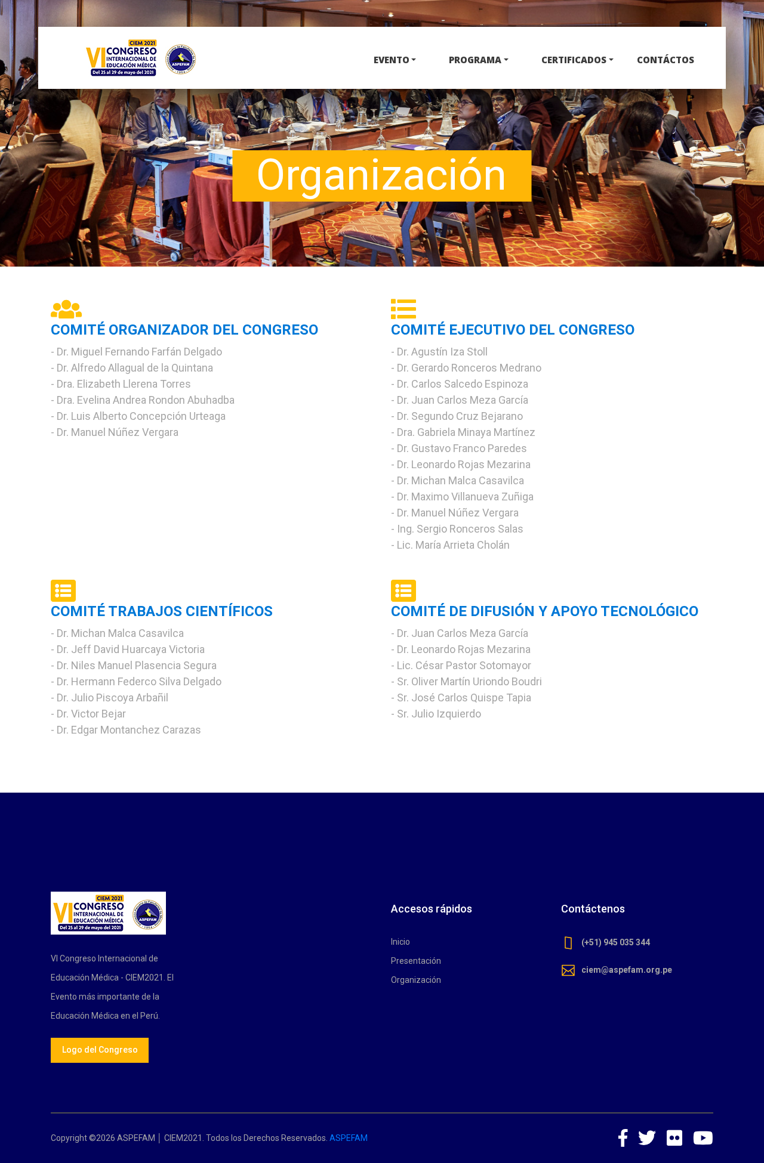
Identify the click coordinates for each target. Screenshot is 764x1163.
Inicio (400, 942)
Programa (475, 60)
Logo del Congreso (100, 1049)
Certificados (573, 60)
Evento (391, 60)
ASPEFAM (348, 1138)
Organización (416, 980)
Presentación (416, 961)
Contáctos (665, 60)
